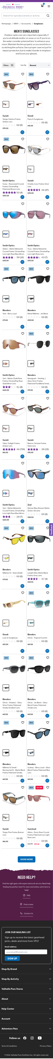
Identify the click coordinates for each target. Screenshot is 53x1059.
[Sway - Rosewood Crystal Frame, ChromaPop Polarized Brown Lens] (14, 150)
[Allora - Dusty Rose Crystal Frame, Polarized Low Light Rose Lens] (39, 798)
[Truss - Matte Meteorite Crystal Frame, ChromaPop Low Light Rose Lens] (39, 215)
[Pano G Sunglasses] (39, 85)
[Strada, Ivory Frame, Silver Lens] (39, 150)
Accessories (26, 23)
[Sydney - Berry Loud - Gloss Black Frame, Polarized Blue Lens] (39, 733)
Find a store (28, 904)
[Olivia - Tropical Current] (39, 604)
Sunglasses (38, 23)
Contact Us (28, 913)
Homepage (6, 23)
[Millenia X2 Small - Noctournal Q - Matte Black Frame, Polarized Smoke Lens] (14, 733)
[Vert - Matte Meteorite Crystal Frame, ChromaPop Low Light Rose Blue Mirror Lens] (14, 474)
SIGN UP (12, 958)
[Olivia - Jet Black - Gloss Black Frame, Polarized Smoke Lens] (39, 668)
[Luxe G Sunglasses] (14, 604)
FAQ (28, 895)
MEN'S (16, 23)
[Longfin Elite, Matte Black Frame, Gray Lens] (39, 539)
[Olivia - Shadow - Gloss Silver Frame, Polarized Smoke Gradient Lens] (14, 668)
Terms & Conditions (9, 1046)
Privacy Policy (45, 1046)
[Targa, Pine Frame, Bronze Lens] (14, 798)
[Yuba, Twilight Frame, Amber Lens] (14, 409)
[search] (48, 15)
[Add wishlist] (22, 74)
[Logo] (13, 6)
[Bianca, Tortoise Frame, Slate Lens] (39, 409)
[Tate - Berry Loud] (14, 279)
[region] (24, 1038)
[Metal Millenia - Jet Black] (39, 279)
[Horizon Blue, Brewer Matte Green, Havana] (39, 474)
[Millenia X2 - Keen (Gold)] (14, 539)
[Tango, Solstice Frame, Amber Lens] (14, 85)
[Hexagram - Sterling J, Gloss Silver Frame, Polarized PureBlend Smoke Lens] (39, 344)
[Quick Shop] (22, 132)
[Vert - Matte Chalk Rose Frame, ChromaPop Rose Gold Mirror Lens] (14, 344)
